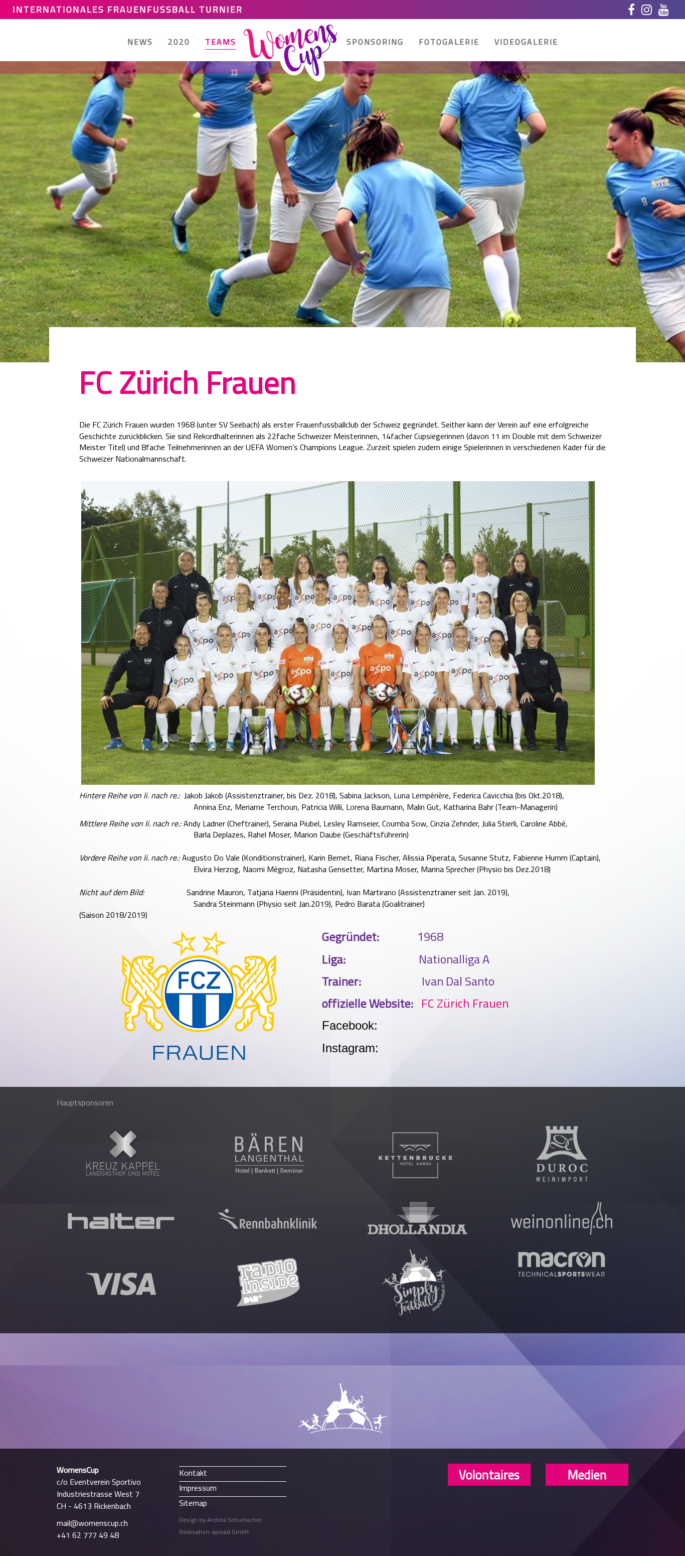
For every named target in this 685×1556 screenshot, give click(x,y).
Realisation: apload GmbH (214, 1531)
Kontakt (193, 1472)
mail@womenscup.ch (92, 1522)
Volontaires (489, 1475)
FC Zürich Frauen (464, 1003)
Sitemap (193, 1502)
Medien (587, 1475)
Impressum (198, 1487)
